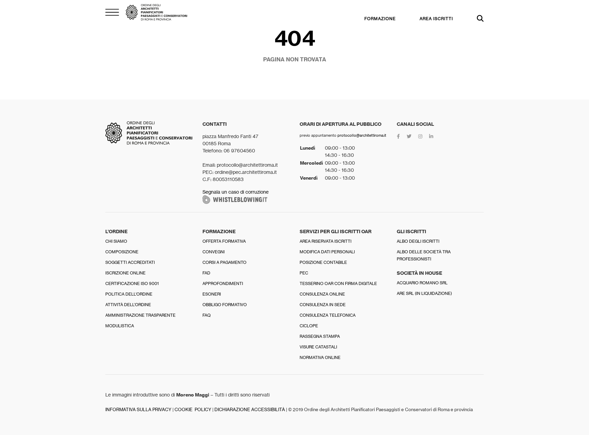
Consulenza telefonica (328, 315)
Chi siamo (116, 241)
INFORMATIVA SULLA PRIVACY (138, 409)
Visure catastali (318, 346)
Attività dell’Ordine (128, 304)
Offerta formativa (224, 241)
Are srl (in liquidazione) (424, 293)
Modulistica (119, 325)
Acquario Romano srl (422, 282)
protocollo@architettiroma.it (361, 135)
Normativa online (320, 357)
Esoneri (211, 294)
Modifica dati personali (327, 251)
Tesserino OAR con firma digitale (338, 283)
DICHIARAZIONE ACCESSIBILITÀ (249, 409)
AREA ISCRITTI (436, 18)
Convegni (213, 251)
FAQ (206, 315)
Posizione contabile (323, 262)
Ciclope (309, 325)
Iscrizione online (125, 272)
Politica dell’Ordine (128, 294)
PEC (304, 272)
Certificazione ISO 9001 (132, 283)
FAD (206, 272)
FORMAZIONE (380, 18)
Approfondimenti (222, 283)
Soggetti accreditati (130, 262)
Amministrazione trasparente (140, 315)
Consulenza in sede (323, 304)
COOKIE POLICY (193, 409)
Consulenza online (322, 294)
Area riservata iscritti (325, 241)
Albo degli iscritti (418, 241)
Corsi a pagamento (224, 262)
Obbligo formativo (224, 304)
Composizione (121, 251)
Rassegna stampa (320, 336)
